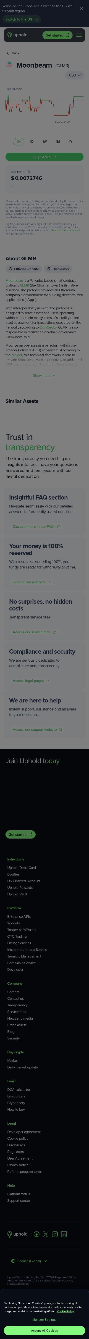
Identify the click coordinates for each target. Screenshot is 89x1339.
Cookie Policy (65, 1311)
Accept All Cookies (44, 1330)
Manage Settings (44, 1319)
